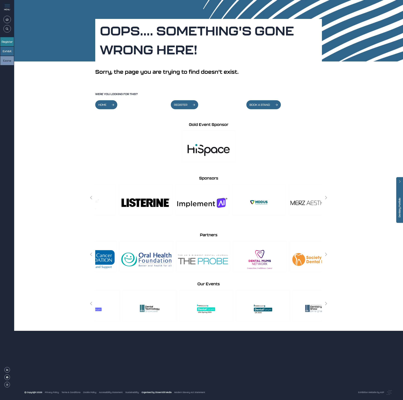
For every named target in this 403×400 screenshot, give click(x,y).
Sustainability (132, 392)
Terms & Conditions (71, 392)
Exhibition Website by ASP (371, 392)
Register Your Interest (181, 363)
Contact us (176, 380)
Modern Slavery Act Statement (189, 392)
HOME (102, 104)
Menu (7, 10)
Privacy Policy (52, 392)
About (174, 384)
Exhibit (7, 51)
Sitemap (175, 388)
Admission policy (179, 371)
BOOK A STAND (260, 104)
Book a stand (177, 367)
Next (326, 197)
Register (7, 41)
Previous (91, 197)
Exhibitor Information (181, 359)
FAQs (173, 376)
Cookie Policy (89, 392)
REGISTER (180, 104)
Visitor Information (180, 355)
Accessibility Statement (111, 392)
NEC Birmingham (254, 353)
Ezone (7, 60)
